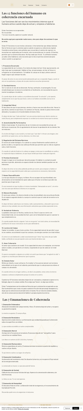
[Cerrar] (81, 408)
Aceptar (76, 408)
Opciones (67, 408)
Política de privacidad (23, 409)
